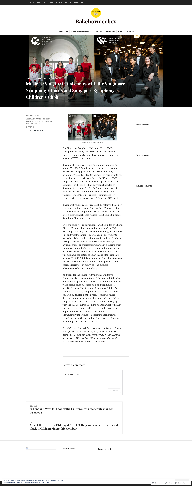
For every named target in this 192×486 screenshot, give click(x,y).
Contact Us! (30, 2)
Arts (28, 79)
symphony (36, 123)
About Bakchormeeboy (45, 2)
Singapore (55, 79)
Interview (59, 2)
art (33, 119)
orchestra (31, 121)
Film (82, 2)
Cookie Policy (45, 482)
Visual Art (68, 2)
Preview (47, 79)
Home (76, 2)
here (103, 341)
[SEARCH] (134, 31)
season (49, 121)
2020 (29, 119)
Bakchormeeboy (96, 21)
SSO (28, 123)
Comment (114, 391)
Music (40, 79)
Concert (34, 79)
